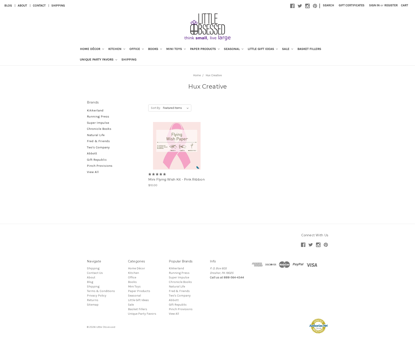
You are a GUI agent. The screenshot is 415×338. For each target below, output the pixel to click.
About (22, 5)
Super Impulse (98, 123)
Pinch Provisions (99, 166)
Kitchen (115, 49)
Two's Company (98, 147)
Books (153, 49)
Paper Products (203, 49)
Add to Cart (177, 149)
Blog (8, 5)
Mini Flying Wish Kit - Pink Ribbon (176, 179)
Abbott (92, 153)
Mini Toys (174, 49)
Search (328, 5)
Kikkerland (95, 110)
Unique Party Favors (97, 59)
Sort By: (156, 107)
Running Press (98, 116)
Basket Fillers (309, 49)
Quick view (177, 142)
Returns (92, 300)
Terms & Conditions (101, 291)
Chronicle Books (99, 129)
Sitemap (93, 304)
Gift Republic (97, 160)
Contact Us (95, 273)
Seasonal (232, 49)
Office (135, 49)
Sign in (374, 5)
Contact (39, 5)
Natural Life (96, 135)
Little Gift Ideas (261, 49)
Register (391, 5)
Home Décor (90, 49)
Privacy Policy (96, 295)
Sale (286, 49)
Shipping (58, 5)
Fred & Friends (98, 141)
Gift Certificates (351, 5)
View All (93, 172)
